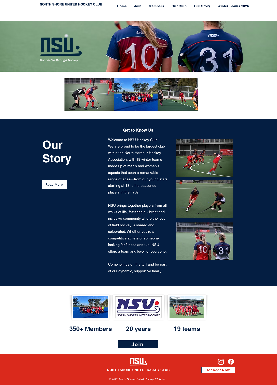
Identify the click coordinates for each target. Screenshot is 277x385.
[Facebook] (231, 362)
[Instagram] (221, 362)
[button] (156, 6)
